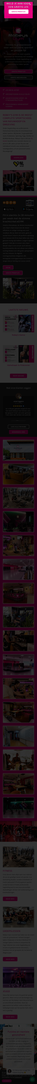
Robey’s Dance (18, 335)
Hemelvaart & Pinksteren (18, 365)
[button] (32, 2)
